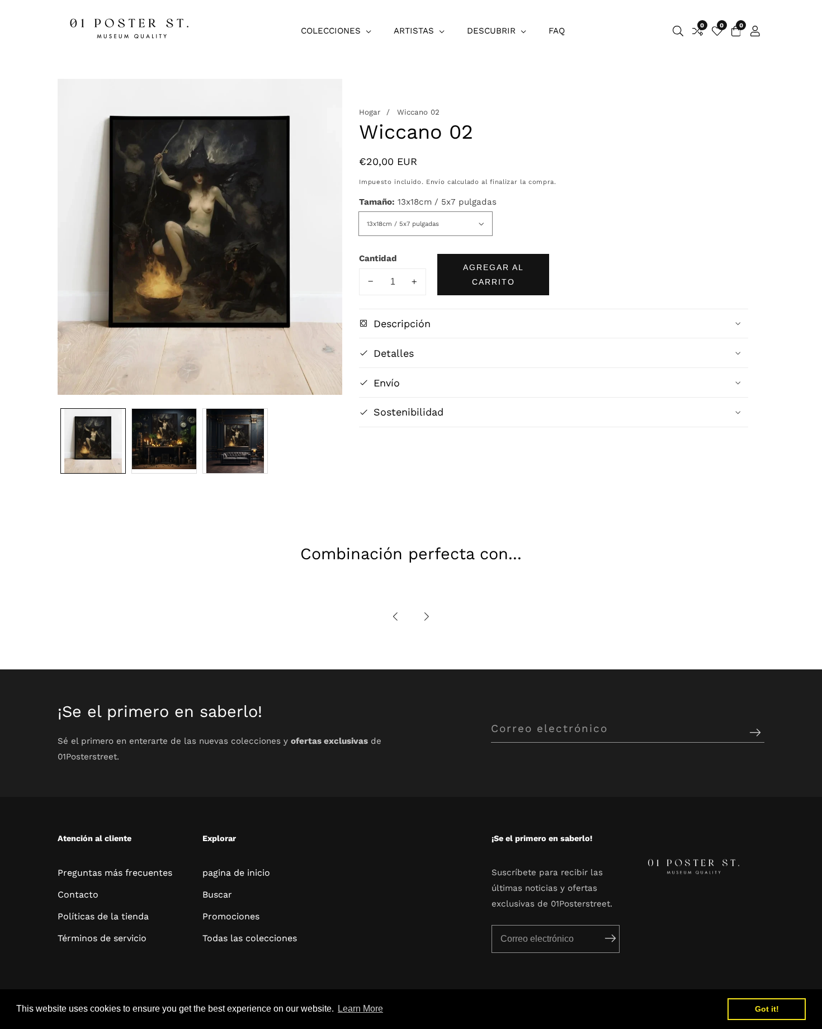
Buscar (217, 894)
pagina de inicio (236, 872)
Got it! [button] (767, 1008)
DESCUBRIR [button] (492, 31)
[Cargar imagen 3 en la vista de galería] (235, 441)
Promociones (230, 916)
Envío (435, 182)
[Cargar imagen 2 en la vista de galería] (164, 441)
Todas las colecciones (249, 938)
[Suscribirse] (755, 733)
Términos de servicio (102, 938)
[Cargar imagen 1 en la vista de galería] (93, 441)
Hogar (369, 112)
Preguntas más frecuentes (115, 872)
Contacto (78, 894)
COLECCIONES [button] (332, 31)
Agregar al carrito (493, 274)
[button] (395, 616)
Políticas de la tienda (103, 916)
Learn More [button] (360, 1008)
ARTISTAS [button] (415, 31)
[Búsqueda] (678, 31)
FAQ (557, 31)
